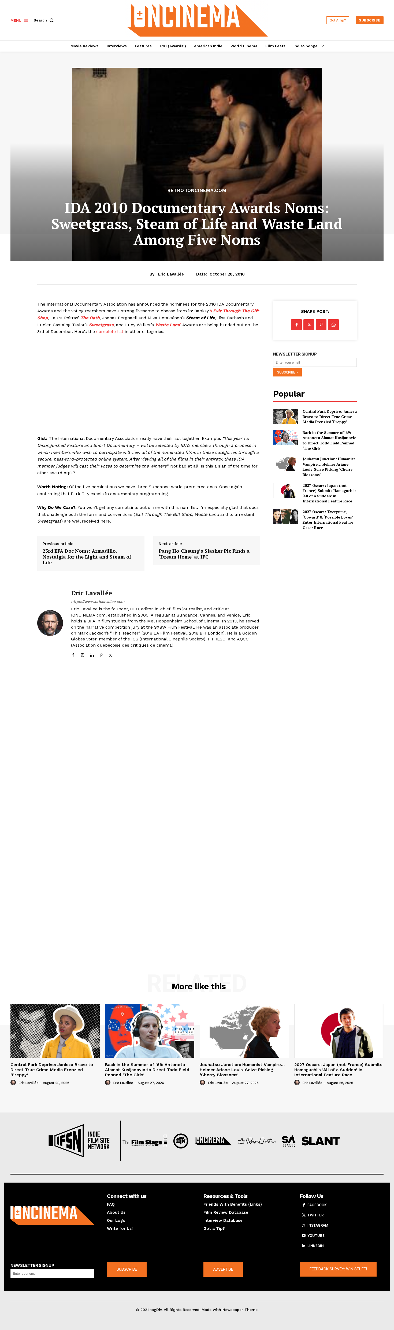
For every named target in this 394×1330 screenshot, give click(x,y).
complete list (109, 331)
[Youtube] (303, 1236)
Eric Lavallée (171, 274)
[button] (45, 20)
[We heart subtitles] (197, 19)
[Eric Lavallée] (50, 623)
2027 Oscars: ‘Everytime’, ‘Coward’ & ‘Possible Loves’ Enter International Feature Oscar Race (328, 519)
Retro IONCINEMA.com (197, 190)
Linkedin (315, 1246)
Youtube (316, 1235)
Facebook (317, 1205)
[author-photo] (13, 1083)
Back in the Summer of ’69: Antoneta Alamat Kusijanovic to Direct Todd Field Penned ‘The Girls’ (329, 440)
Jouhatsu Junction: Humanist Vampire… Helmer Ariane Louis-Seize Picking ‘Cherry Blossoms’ (329, 466)
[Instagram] (82, 654)
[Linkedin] (92, 654)
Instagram (317, 1225)
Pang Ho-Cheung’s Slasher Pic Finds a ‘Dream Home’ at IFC (204, 554)
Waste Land (167, 324)
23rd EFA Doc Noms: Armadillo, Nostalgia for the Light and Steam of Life (87, 557)
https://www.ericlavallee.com (97, 601)
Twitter (315, 1215)
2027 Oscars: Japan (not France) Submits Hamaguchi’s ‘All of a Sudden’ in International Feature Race (329, 493)
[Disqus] (148, 742)
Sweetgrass (101, 324)
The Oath (90, 317)
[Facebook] (73, 654)
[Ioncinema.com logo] (52, 1215)
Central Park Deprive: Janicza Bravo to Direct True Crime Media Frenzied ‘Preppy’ (330, 416)
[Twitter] (111, 654)
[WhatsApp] (333, 324)
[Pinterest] (101, 654)
